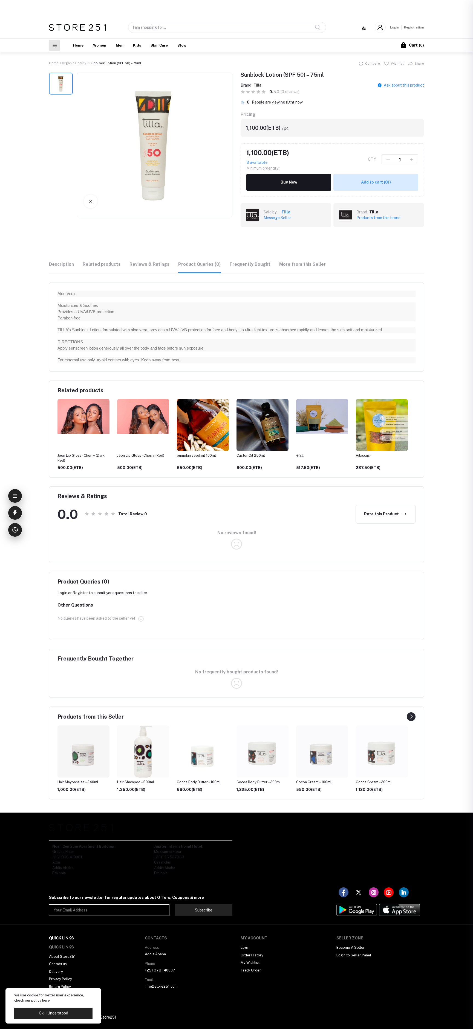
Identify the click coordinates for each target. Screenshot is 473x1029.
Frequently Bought (250, 264)
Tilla (257, 85)
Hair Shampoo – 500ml (135, 782)
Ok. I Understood (53, 1013)
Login (394, 27)
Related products (102, 264)
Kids (137, 45)
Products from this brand (378, 218)
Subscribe (203, 910)
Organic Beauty (74, 63)
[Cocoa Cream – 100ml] (322, 751)
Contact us (58, 964)
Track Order (251, 970)
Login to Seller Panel (353, 955)
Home (78, 45)
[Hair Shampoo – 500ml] (143, 751)
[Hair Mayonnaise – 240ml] (83, 751)
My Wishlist (250, 963)
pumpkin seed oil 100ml (158, 455)
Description (61, 264)
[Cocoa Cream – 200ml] (382, 751)
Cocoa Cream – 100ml (313, 782)
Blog (181, 45)
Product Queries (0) (199, 264)
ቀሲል (262, 455)
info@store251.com (161, 986)
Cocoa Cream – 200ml (374, 782)
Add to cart (376, 182)
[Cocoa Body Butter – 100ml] (203, 751)
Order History (252, 955)
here (46, 1000)
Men (119, 45)
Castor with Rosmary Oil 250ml (403, 455)
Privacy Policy (60, 979)
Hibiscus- (325, 455)
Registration (414, 27)
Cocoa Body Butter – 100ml (199, 782)
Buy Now (289, 182)
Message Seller (277, 218)
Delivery (56, 972)
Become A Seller (350, 947)
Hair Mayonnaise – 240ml (77, 782)
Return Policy (60, 987)
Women (99, 45)
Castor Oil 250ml (213, 455)
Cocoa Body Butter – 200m (258, 782)
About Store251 (62, 956)
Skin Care (159, 45)
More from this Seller (302, 264)
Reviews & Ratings (149, 264)
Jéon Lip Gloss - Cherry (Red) (102, 455)
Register (80, 593)
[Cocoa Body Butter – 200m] (262, 751)
